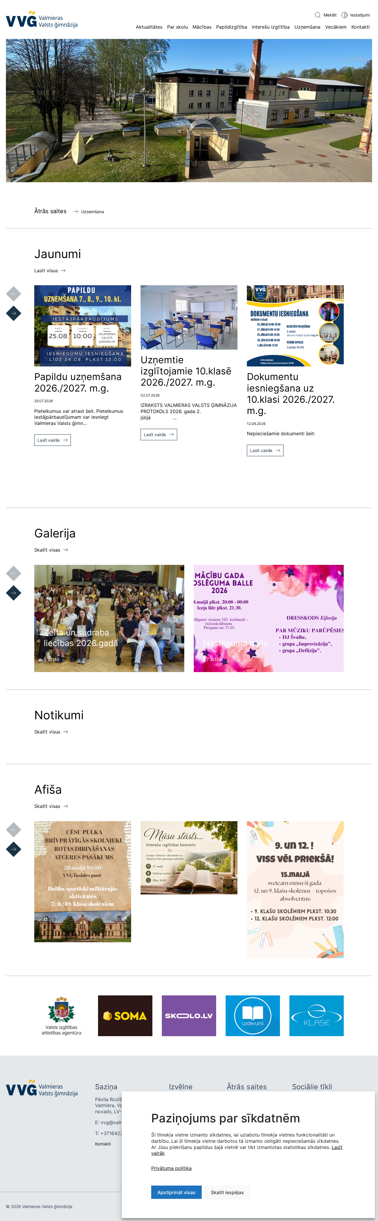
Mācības (202, 27)
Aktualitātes (149, 27)
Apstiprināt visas (176, 1192)
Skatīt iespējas (227, 1192)
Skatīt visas (47, 550)
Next (8, 307)
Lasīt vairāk (49, 440)
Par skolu (177, 27)
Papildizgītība (231, 27)
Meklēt (330, 14)
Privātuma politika (171, 1168)
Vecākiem (336, 27)
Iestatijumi (360, 14)
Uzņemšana (307, 27)
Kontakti (360, 27)
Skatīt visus (47, 732)
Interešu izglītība (271, 27)
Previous (8, 288)
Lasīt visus (46, 270)
